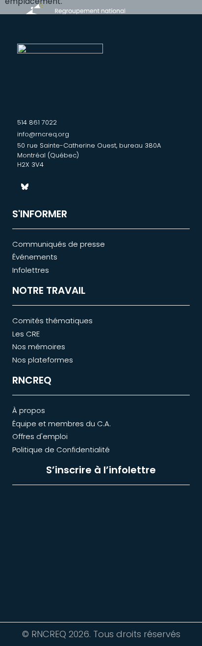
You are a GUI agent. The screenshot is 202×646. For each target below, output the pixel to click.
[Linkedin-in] (41, 187)
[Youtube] (58, 187)
